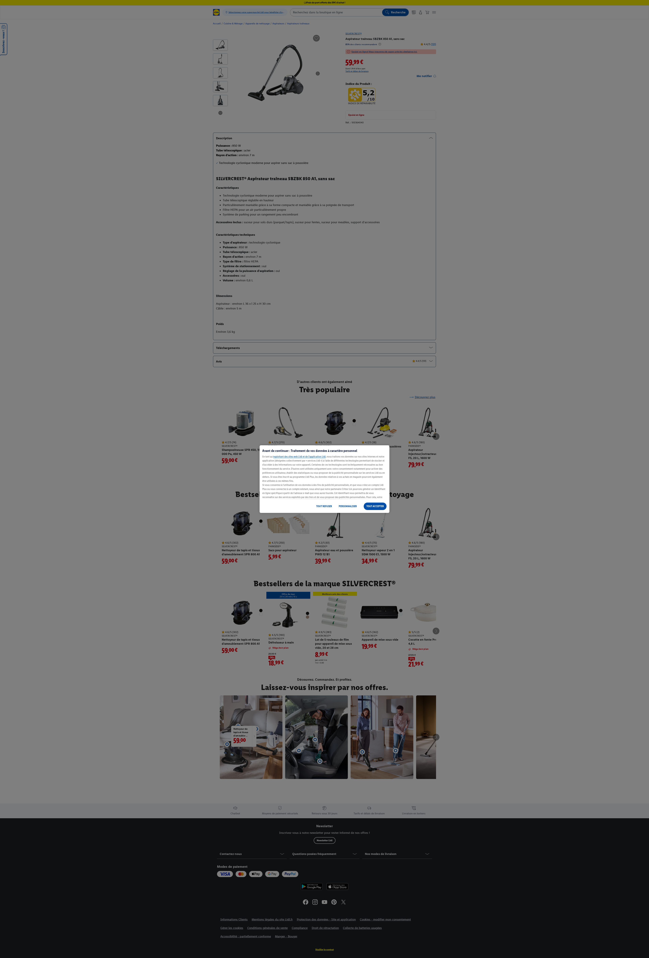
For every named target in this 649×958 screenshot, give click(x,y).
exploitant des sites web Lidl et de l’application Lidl (299, 456)
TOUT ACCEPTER (375, 506)
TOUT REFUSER (324, 506)
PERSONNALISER (348, 506)
